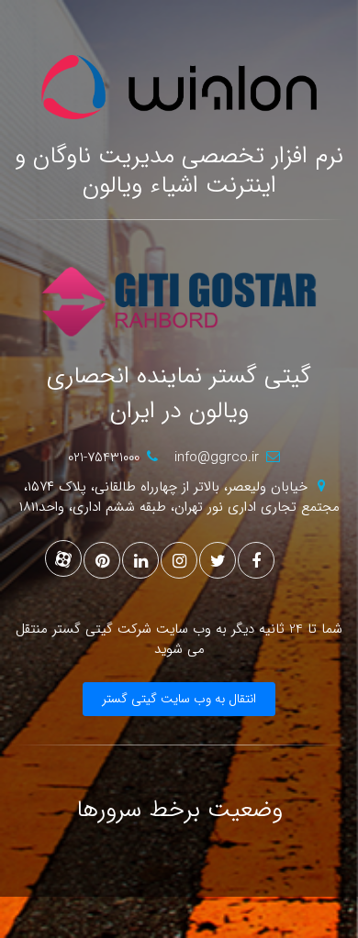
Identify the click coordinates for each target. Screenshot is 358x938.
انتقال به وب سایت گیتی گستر (179, 699)
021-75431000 (104, 458)
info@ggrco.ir (216, 458)
